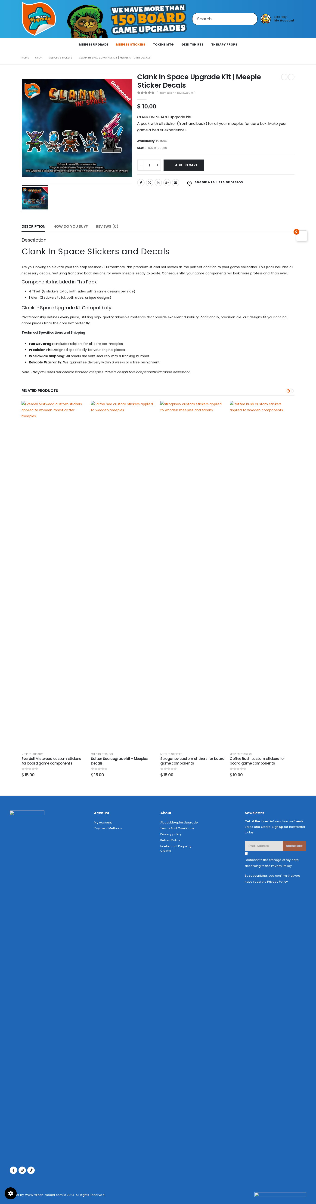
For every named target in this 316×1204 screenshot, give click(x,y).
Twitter (149, 182)
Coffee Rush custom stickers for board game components (257, 761)
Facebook (141, 182)
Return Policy (170, 840)
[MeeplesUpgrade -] (39, 19)
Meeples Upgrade (93, 44)
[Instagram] (22, 1170)
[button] (288, 391)
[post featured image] (54, 574)
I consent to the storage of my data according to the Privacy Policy (272, 863)
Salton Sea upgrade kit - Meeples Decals (119, 761)
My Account (103, 822)
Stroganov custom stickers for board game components (192, 761)
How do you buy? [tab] (70, 226)
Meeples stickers (130, 44)
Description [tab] (33, 226)
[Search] (249, 19)
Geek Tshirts (192, 44)
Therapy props (224, 44)
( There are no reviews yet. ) (176, 93)
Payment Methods (108, 828)
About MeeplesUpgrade (179, 822)
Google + (167, 182)
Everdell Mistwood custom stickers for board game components (51, 761)
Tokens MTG (163, 44)
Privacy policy (171, 834)
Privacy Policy (277, 882)
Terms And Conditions (177, 828)
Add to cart (186, 165)
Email (175, 182)
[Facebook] (13, 1170)
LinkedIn (158, 182)
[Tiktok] (31, 1170)
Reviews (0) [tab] (107, 226)
